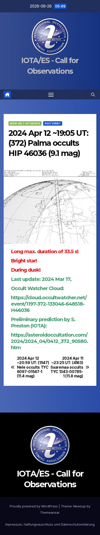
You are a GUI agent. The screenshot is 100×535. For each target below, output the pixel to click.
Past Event (53, 123)
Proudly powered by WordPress (34, 506)
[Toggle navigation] (51, 94)
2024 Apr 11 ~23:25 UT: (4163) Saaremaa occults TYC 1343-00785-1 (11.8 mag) (66, 367)
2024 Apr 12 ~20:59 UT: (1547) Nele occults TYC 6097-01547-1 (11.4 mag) (33, 367)
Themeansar (49, 512)
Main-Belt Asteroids (25, 123)
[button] (93, 94)
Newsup (79, 506)
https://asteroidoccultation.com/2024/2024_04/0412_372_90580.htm (49, 341)
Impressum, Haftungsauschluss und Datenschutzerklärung (50, 524)
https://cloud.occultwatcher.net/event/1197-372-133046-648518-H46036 (49, 304)
